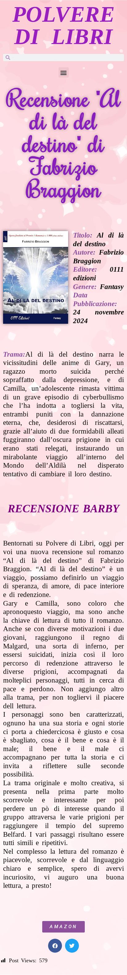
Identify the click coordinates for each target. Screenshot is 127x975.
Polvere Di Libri (63, 25)
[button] (64, 72)
